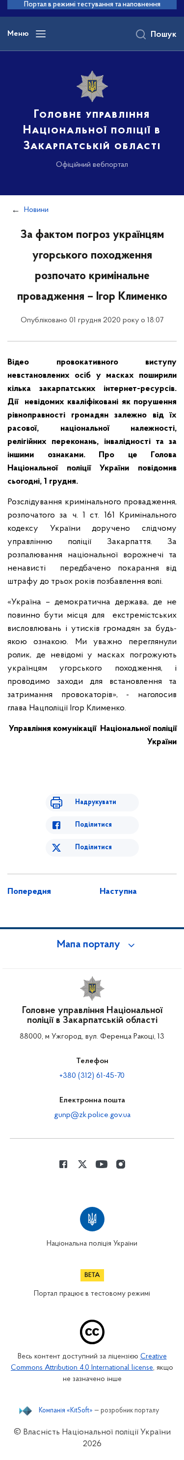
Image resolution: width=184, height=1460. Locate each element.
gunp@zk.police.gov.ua (92, 1115)
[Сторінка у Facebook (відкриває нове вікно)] (63, 1164)
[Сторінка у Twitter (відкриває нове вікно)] (82, 1164)
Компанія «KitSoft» (66, 1411)
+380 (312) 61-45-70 (92, 1076)
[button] (92, 945)
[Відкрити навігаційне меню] (41, 34)
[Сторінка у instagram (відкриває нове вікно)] (121, 1164)
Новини (36, 210)
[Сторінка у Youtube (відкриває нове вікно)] (101, 1164)
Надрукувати (95, 802)
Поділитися (93, 825)
